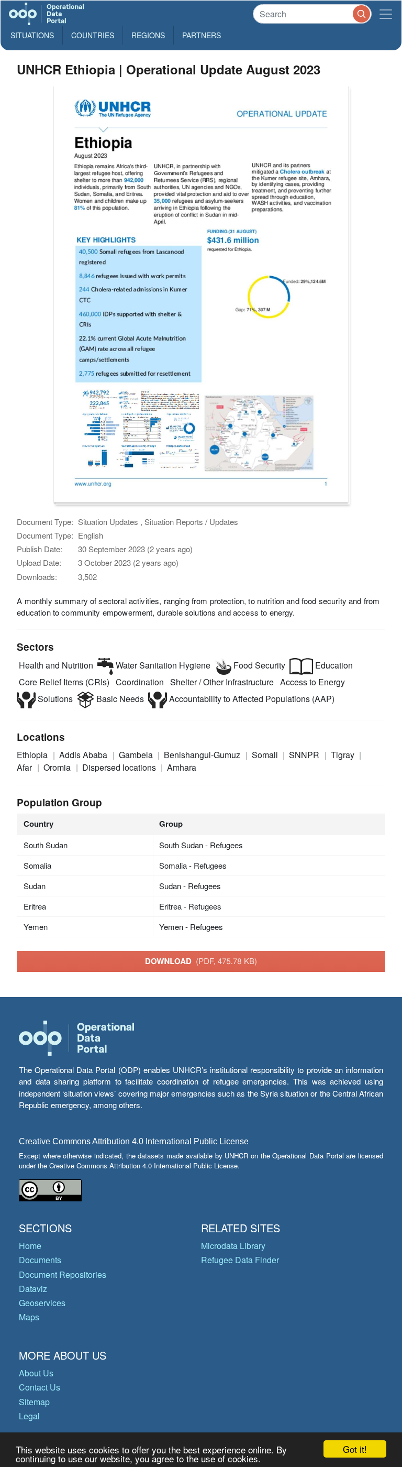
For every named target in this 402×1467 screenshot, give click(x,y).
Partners (201, 35)
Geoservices (42, 1303)
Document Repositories (62, 1274)
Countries (92, 35)
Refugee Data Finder (240, 1260)
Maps (29, 1317)
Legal (29, 1416)
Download (201, 961)
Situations (32, 35)
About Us (36, 1373)
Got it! (355, 1448)
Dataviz (33, 1289)
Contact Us (39, 1387)
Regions (148, 35)
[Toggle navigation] (386, 14)
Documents (40, 1260)
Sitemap (34, 1402)
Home (30, 1246)
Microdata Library (233, 1246)
